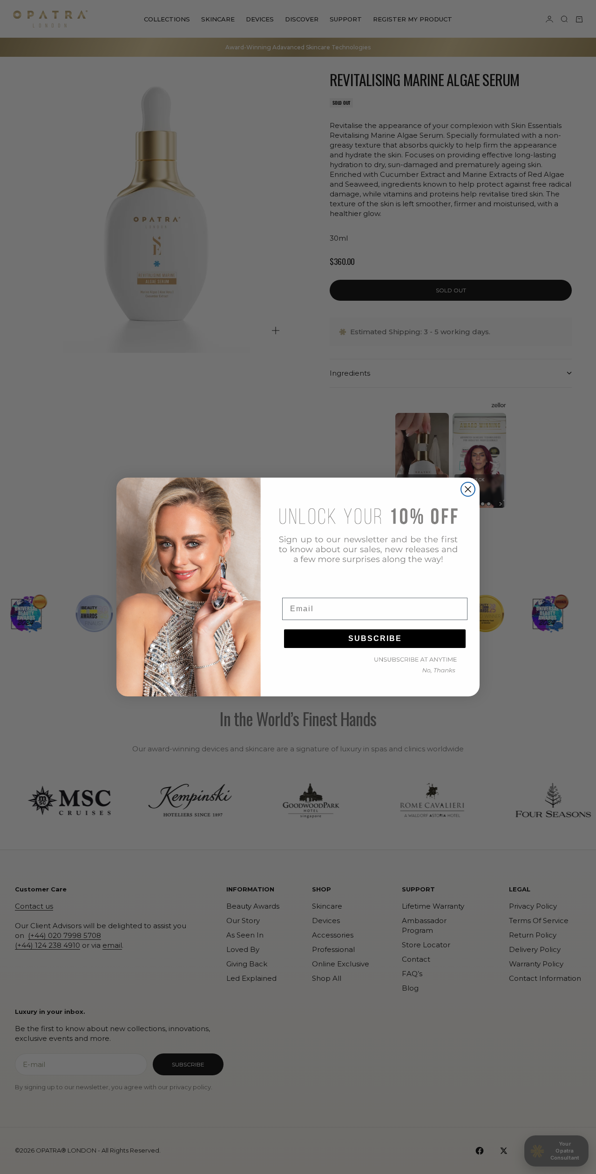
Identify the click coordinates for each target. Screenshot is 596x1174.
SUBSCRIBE (375, 638)
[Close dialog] (468, 489)
